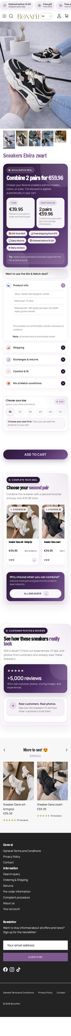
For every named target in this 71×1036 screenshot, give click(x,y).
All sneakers (36, 593)
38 (30, 411)
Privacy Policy (11, 856)
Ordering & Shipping (15, 880)
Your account (11, 909)
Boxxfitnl (15, 1003)
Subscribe (35, 957)
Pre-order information (16, 891)
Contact (8, 862)
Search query (11, 874)
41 (60, 411)
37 (20, 411)
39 (40, 411)
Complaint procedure (16, 897)
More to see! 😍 (35, 750)
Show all (35, 755)
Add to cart (35, 454)
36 (10, 411)
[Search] (13, 16)
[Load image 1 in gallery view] (35, 75)
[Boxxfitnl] (28, 16)
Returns (8, 886)
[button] (35, 215)
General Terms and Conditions (22, 851)
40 (50, 411)
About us (8, 903)
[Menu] (4, 16)
